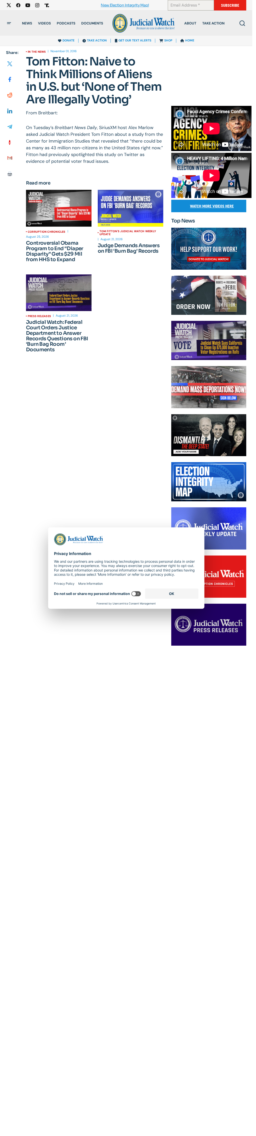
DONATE (68, 40)
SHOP (168, 40)
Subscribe (230, 5)
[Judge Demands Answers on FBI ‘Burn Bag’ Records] (131, 208)
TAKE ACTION (97, 40)
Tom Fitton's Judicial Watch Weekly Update (128, 233)
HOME (189, 40)
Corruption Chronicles (47, 231)
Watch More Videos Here (212, 206)
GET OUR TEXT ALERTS (134, 40)
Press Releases (39, 316)
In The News (37, 51)
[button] (9, 23)
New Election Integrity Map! (125, 5)
